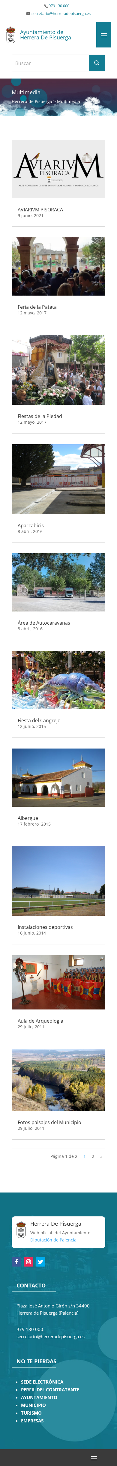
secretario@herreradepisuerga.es (61, 13)
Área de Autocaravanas (44, 623)
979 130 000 (59, 5)
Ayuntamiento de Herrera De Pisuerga (45, 34)
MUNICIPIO (33, 1405)
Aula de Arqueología (40, 1021)
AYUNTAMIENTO (39, 1397)
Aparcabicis (31, 525)
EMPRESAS (32, 1421)
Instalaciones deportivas (45, 927)
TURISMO (31, 1413)
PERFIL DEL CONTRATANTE (50, 1390)
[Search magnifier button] (97, 63)
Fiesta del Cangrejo (39, 720)
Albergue (28, 818)
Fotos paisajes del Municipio (49, 1122)
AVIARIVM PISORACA (40, 209)
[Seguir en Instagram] (28, 1262)
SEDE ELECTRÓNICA (42, 1382)
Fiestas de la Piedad (40, 416)
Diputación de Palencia (53, 1240)
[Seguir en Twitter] (40, 1262)
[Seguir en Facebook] (16, 1262)
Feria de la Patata (37, 307)
